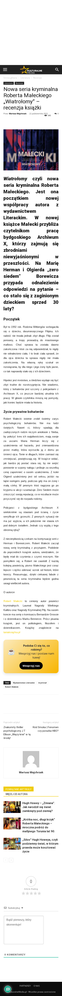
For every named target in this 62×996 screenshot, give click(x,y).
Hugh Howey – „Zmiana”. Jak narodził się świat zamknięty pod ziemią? (38, 807)
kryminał (42, 682)
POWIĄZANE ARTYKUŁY (19, 789)
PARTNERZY (25, 985)
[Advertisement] (31, 32)
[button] (57, 69)
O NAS (37, 985)
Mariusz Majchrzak (18, 113)
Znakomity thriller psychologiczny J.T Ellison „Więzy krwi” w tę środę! (17, 733)
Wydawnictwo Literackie (24, 682)
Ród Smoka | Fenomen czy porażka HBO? (46, 729)
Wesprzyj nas (31, 665)
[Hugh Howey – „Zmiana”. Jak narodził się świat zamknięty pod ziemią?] (12, 807)
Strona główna (10, 77)
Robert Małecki (12, 601)
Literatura (25, 77)
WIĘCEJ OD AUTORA (17, 794)
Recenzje (37, 77)
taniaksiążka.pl (11, 632)
